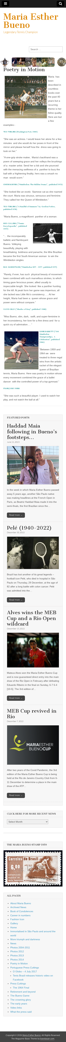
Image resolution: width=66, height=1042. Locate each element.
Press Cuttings (18, 983)
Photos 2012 (17, 951)
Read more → (16, 515)
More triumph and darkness (25, 939)
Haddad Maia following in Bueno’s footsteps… (32, 431)
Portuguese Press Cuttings (24, 967)
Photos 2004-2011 (20, 947)
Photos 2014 (17, 959)
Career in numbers (20, 915)
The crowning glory (20, 999)
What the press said (21, 1011)
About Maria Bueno (20, 903)
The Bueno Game (19, 995)
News (13, 943)
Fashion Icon (17, 919)
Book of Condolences (21, 911)
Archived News (18, 907)
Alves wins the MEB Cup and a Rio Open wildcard (31, 618)
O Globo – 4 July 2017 (25, 971)
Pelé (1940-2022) (29, 528)
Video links (16, 1007)
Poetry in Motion (19, 963)
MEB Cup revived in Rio (32, 714)
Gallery (14, 923)
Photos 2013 (17, 955)
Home (13, 927)
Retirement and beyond (23, 991)
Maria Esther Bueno (30, 21)
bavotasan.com (47, 1039)
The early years (18, 1003)
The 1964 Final (21, 987)
